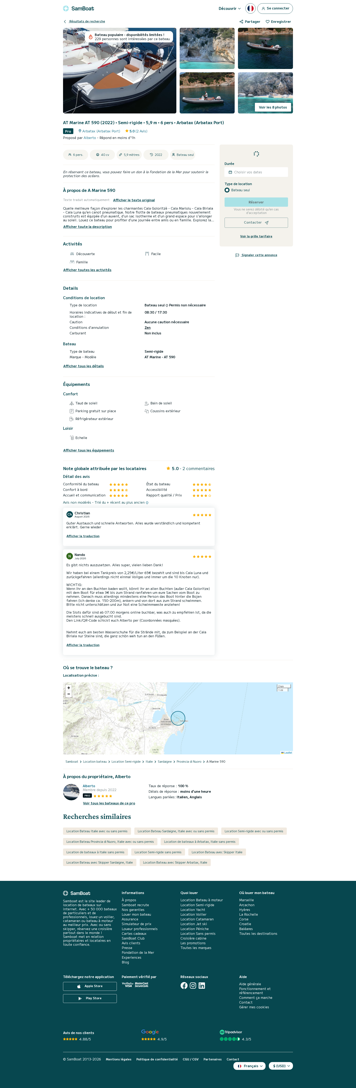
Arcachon (246, 905)
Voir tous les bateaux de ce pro (109, 803)
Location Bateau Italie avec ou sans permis (97, 831)
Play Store (93, 998)
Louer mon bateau (136, 914)
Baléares (246, 929)
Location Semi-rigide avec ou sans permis (254, 831)
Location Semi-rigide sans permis (158, 852)
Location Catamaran (197, 919)
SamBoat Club (133, 938)
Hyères (244, 910)
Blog (125, 962)
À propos (129, 900)
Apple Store (93, 986)
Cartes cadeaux (134, 933)
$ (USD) (279, 1065)
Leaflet (288, 752)
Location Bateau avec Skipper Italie (217, 852)
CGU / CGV (191, 1059)
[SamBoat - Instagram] (193, 985)
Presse (127, 948)
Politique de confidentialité (157, 1059)
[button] (69, 688)
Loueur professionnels (140, 929)
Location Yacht (192, 910)
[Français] (250, 8)
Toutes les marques (195, 948)
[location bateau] (78, 8)
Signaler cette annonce (259, 255)
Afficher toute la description (87, 226)
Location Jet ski (193, 924)
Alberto (90, 137)
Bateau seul (240, 190)
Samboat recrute (135, 905)
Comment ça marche (255, 997)
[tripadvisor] (231, 1032)
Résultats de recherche (87, 21)
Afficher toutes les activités (87, 270)
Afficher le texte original (134, 200)
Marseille (246, 900)
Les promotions (193, 943)
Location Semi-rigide (197, 905)
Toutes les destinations (258, 933)
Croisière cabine (193, 938)
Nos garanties (133, 910)
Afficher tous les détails (83, 366)
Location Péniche (194, 929)
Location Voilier (193, 914)
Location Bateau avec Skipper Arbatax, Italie (175, 862)
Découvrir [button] (228, 8)
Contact (246, 1002)
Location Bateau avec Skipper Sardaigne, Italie (100, 862)
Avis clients (131, 943)
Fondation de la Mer (138, 952)
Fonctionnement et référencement (255, 991)
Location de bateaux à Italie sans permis (95, 852)
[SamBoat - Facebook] (184, 985)
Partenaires (213, 1059)
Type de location (238, 184)
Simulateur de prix (136, 924)
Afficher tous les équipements (88, 450)
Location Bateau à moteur (201, 900)
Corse (243, 919)
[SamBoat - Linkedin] (201, 985)
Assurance (130, 919)
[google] (150, 1032)
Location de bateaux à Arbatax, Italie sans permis (199, 841)
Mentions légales (118, 1059)
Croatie (245, 924)
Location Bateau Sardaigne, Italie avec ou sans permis (176, 831)
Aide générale (250, 984)
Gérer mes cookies (254, 1007)
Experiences (131, 957)
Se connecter (277, 7)
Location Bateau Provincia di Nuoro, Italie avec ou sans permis (110, 841)
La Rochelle (248, 914)
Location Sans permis (197, 933)
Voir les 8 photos (273, 107)
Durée (229, 164)
